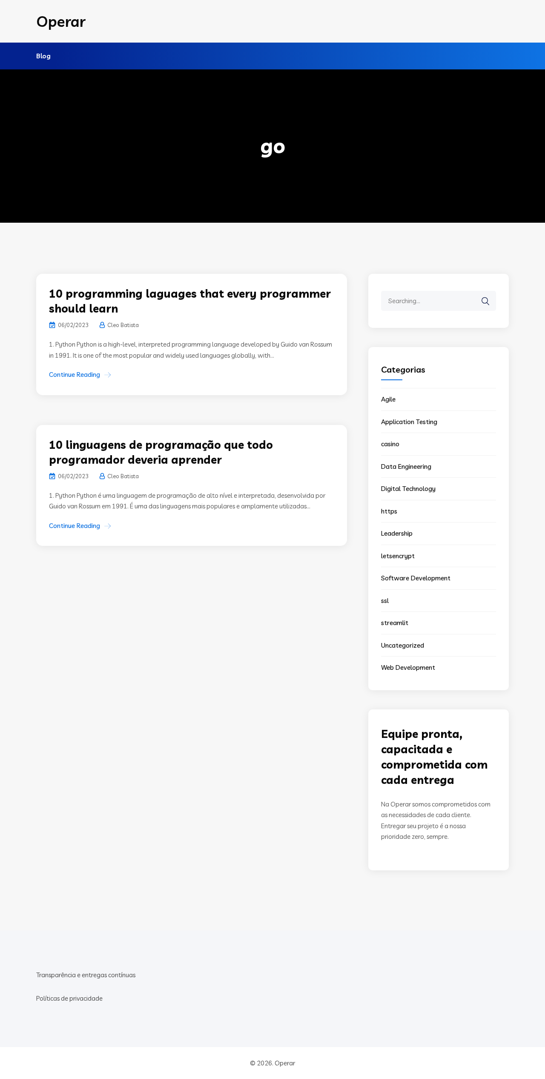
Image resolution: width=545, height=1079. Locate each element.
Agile (388, 399)
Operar (61, 21)
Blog (43, 56)
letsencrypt (398, 556)
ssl (385, 601)
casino (390, 444)
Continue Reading (74, 374)
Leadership (397, 533)
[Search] (485, 301)
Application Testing (409, 422)
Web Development (408, 667)
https (389, 511)
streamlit (394, 623)
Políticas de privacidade (69, 998)
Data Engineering (406, 466)
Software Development (415, 578)
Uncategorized (402, 645)
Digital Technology (408, 489)
